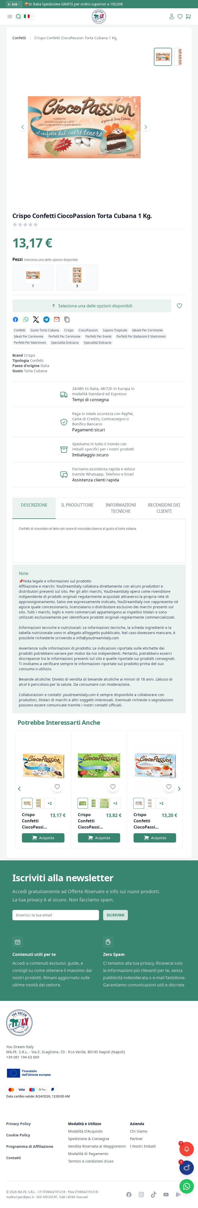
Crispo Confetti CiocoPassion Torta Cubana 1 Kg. (76, 37)
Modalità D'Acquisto (85, 1131)
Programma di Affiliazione (29, 1146)
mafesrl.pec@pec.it (20, 1197)
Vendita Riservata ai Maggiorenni (97, 1146)
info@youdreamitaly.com (97, 637)
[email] (57, 319)
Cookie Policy (18, 1135)
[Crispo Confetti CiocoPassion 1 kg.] (43, 765)
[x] (36, 319)
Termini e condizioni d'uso (90, 1161)
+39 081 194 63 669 (22, 1057)
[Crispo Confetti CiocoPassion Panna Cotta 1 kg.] (155, 765)
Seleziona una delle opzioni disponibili (95, 306)
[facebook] (15, 319)
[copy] (67, 319)
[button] (20, 790)
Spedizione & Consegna (88, 1138)
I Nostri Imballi (143, 1146)
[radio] (32, 277)
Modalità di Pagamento (88, 1153)
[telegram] (46, 319)
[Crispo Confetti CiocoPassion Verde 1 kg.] (99, 765)
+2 (50, 803)
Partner (136, 1138)
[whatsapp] (26, 319)
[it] (29, 16)
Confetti (19, 37)
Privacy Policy (18, 1123)
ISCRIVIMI (115, 915)
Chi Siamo (138, 1131)
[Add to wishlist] (57, 787)
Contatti (13, 1157)
